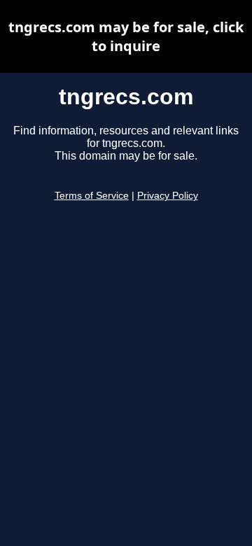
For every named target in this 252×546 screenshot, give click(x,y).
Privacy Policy (167, 195)
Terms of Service (92, 195)
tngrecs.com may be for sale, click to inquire (126, 36)
